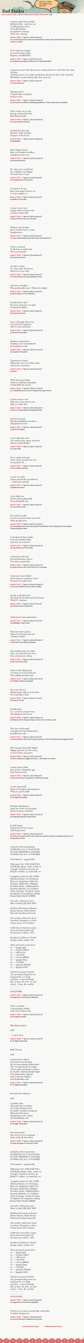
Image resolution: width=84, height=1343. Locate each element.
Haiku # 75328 (15, 408)
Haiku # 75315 (15, 604)
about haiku (12, 14)
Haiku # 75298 (15, 1039)
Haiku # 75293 (15, 1317)
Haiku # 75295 (15, 1141)
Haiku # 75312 (15, 640)
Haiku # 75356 (15, 119)
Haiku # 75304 (15, 795)
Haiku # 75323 (15, 505)
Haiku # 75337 (15, 236)
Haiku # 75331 (15, 349)
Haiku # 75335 (15, 274)
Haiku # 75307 (15, 737)
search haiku (34, 14)
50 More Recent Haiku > (53, 1326)
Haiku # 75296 (15, 1121)
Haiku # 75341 (15, 177)
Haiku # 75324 (15, 485)
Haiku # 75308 (15, 717)
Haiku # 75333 (15, 311)
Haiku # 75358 (15, 81)
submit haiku (23, 14)
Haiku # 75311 (15, 659)
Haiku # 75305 (15, 776)
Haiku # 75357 (15, 100)
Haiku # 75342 (15, 158)
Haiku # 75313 (15, 621)
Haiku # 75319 (15, 545)
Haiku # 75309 (15, 698)
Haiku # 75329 (15, 388)
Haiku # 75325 (15, 466)
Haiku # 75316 (15, 584)
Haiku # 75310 (15, 679)
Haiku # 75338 (15, 216)
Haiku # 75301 (15, 995)
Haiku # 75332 (15, 330)
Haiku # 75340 (15, 197)
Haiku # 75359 (15, 59)
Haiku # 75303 (15, 814)
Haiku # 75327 (15, 427)
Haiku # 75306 (15, 756)
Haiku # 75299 (15, 1014)
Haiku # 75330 (15, 369)
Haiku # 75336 (15, 255)
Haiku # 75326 (15, 446)
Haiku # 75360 (15, 37)
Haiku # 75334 (15, 291)
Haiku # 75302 (15, 834)
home (4, 14)
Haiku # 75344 (15, 139)
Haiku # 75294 (15, 1300)
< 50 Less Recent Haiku (30, 1326)
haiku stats (46, 14)
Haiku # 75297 (15, 1082)
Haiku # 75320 (15, 524)
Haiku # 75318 (15, 565)
